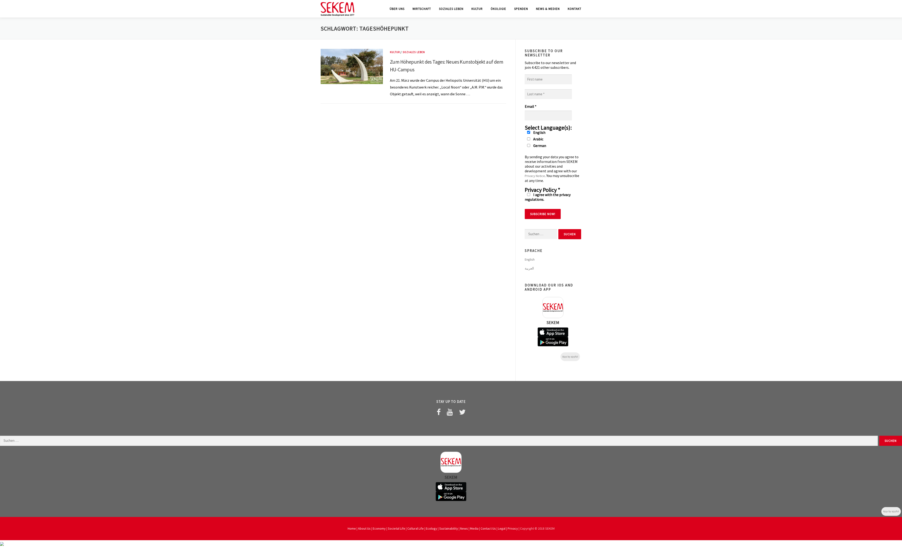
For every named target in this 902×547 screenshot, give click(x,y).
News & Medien (548, 9)
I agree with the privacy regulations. (548, 197)
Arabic (538, 139)
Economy (379, 528)
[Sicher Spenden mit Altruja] (2, 543)
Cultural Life (415, 528)
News (464, 528)
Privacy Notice (535, 176)
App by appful (570, 356)
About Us (364, 528)
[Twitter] (462, 412)
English (539, 132)
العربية (529, 268)
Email (531, 106)
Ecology (431, 528)
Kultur (477, 9)
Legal (501, 528)
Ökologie (498, 9)
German (539, 145)
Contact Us (488, 528)
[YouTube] (450, 412)
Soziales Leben (451, 9)
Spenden (521, 9)
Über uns (397, 9)
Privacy (513, 528)
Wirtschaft (421, 9)
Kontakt (574, 9)
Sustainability (448, 528)
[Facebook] (439, 412)
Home (352, 528)
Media (474, 528)
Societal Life (396, 528)
